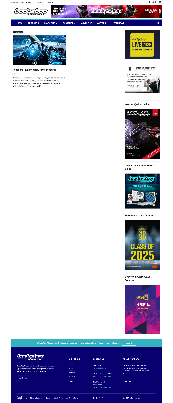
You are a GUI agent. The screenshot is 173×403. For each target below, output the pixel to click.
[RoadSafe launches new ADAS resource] (39, 64)
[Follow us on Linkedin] (156, 2)
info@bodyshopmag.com (102, 376)
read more (23, 378)
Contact (49, 2)
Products (33, 23)
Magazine (49, 23)
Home (71, 364)
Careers (49, 398)
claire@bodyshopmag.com (102, 387)
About (43, 398)
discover (128, 381)
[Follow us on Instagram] (153, 2)
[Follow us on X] (160, 2)
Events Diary (73, 377)
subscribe (129, 343)
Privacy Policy (73, 398)
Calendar (119, 23)
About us (40, 2)
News (19, 23)
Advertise (86, 23)
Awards (101, 23)
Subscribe (68, 23)
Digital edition (35, 398)
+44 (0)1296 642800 (99, 368)
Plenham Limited (134, 398)
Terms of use (63, 398)
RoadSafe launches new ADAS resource (34, 69)
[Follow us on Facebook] (149, 2)
